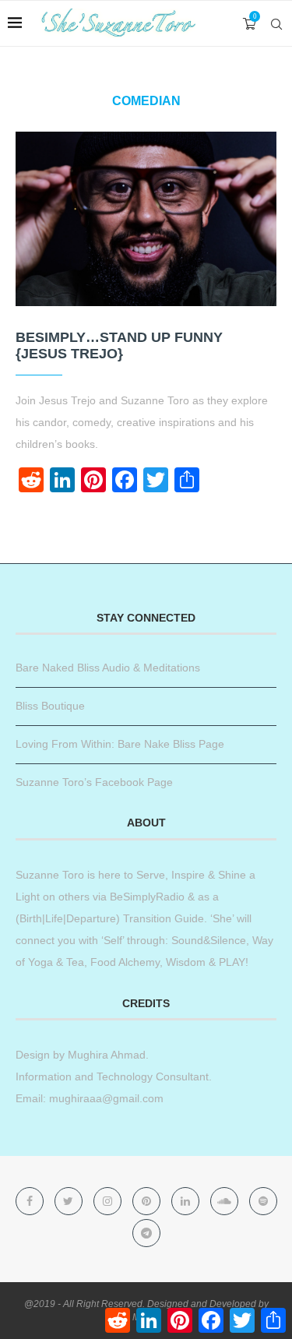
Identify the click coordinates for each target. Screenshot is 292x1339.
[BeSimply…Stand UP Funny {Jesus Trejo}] (146, 218)
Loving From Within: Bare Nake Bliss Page (120, 744)
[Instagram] (109, 1201)
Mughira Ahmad (105, 1054)
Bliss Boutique (50, 705)
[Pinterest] (147, 1201)
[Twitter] (70, 1201)
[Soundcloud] (225, 1201)
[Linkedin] (186, 1201)
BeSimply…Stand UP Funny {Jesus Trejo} (119, 345)
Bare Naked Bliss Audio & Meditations (108, 667)
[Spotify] (263, 1201)
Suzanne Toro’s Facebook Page (94, 782)
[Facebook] (31, 1201)
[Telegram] (146, 1233)
